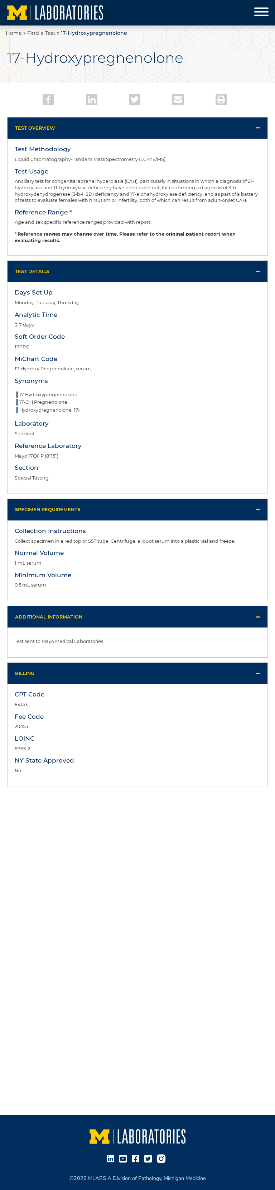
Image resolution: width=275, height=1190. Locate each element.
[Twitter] (134, 99)
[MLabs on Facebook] (137, 1158)
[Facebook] (48, 99)
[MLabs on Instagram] (162, 1158)
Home (14, 33)
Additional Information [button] (48, 617)
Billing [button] (24, 673)
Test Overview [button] (35, 128)
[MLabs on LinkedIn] (112, 1158)
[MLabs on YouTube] (124, 1158)
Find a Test (41, 33)
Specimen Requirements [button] (47, 509)
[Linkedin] (91, 99)
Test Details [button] (32, 271)
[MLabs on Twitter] (149, 1158)
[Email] (178, 99)
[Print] (221, 99)
